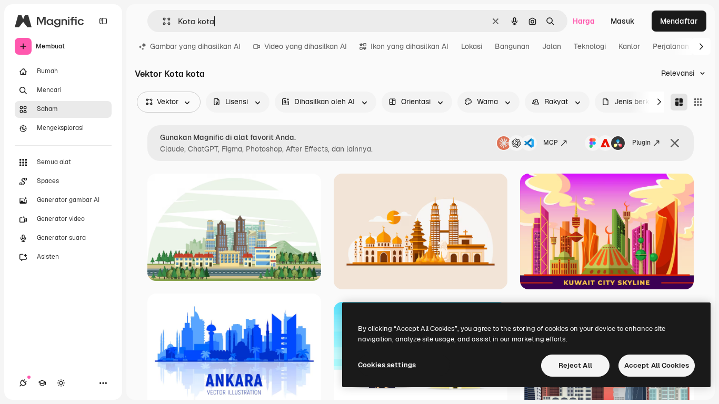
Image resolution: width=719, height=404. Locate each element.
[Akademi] (42, 383)
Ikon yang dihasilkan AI (409, 46)
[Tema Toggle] (61, 383)
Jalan (551, 46)
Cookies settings (387, 364)
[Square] (698, 102)
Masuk (623, 21)
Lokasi (471, 46)
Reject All (575, 365)
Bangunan (512, 46)
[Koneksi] (23, 383)
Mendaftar (679, 21)
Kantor (629, 46)
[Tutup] (674, 143)
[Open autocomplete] (162, 21)
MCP (550, 142)
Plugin (641, 142)
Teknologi (590, 46)
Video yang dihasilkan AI (305, 46)
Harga (584, 21)
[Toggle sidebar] (103, 21)
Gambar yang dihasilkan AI (195, 46)
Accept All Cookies (656, 365)
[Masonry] (679, 102)
